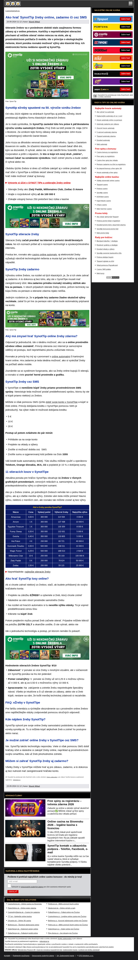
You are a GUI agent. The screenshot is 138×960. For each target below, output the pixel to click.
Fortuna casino (102, 189)
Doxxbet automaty (103, 140)
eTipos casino (102, 205)
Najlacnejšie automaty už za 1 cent (109, 116)
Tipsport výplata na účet (105, 261)
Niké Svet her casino (104, 209)
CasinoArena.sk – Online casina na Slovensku (25, 904)
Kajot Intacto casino (104, 201)
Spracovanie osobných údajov (43, 956)
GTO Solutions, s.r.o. (86, 956)
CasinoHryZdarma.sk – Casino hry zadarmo (24, 912)
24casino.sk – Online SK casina (19, 921)
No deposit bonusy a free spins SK (109, 168)
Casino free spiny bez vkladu (107, 160)
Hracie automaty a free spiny (107, 172)
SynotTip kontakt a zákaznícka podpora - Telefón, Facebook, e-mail (67, 849)
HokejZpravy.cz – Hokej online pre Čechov (63, 929)
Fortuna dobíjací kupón (105, 257)
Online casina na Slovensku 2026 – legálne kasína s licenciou (65, 825)
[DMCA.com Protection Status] (113, 278)
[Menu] (130, 3)
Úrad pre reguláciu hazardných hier (49, 950)
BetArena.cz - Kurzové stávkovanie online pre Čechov (67, 921)
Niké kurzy (100, 273)
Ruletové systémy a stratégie (107, 245)
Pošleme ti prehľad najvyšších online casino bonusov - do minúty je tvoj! (45, 877)
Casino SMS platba (104, 269)
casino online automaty (44, 254)
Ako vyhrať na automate (105, 112)
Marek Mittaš (34, 22)
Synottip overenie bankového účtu (109, 253)
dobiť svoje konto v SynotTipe (62, 402)
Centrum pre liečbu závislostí (88, 950)
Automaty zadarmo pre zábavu (108, 124)
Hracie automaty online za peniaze (109, 120)
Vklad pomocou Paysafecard (107, 265)
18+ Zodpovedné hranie (65, 956)
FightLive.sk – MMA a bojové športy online (63, 904)
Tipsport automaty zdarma (106, 136)
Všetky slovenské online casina (108, 181)
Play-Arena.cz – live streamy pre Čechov (63, 933)
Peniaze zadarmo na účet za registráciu (111, 164)
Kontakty (7, 956)
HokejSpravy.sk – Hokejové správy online (23, 929)
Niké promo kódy (103, 233)
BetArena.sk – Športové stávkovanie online (23, 925)
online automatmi (61, 356)
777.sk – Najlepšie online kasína (20, 916)
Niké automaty (102, 144)
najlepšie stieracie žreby (38, 571)
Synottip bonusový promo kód (107, 229)
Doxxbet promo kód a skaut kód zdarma (111, 225)
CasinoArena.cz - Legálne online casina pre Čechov (67, 916)
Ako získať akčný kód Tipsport (107, 217)
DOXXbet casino (103, 197)
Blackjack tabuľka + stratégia (107, 241)
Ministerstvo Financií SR (27, 950)
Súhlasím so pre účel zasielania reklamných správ (41, 887)
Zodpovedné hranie (70, 950)
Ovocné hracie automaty (105, 128)
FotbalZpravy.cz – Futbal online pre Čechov (64, 912)
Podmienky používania (21, 956)
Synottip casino (102, 193)
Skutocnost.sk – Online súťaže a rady (61, 908)
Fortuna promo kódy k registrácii (108, 221)
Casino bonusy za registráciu (107, 152)
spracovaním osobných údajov (32, 887)
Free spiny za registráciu (106, 156)
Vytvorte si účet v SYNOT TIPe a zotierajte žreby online (39, 182)
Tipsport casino (102, 185)
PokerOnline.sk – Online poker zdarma (22, 908)
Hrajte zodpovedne (52, 777)
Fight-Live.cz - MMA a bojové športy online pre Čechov (68, 925)
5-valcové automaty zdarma (107, 132)
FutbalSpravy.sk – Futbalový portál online (23, 933)
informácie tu (16, 780)
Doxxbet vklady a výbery (105, 249)
